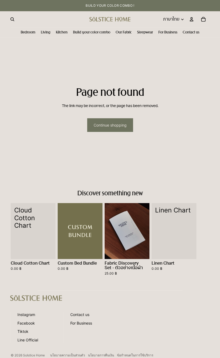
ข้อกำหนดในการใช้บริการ (135, 355)
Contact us (79, 314)
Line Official (27, 340)
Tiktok (22, 331)
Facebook (26, 323)
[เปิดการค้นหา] (12, 19)
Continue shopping (110, 125)
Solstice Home (34, 355)
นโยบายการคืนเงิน (101, 355)
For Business (81, 323)
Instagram (26, 314)
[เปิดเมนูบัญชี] (191, 19)
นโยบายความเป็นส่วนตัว (67, 355)
